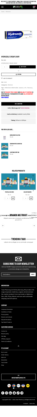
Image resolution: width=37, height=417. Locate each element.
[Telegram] (21, 393)
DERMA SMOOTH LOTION (15, 135)
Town (2, 89)
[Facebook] (2, 393)
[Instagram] (6, 393)
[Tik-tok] (18, 393)
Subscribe (32, 403)
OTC (25, 87)
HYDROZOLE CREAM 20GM (11, 87)
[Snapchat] (14, 393)
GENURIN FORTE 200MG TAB (16, 144)
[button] (2, 7)
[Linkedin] (10, 393)
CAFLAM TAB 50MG (27, 192)
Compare (25, 403)
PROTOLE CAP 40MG (9, 192)
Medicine (8, 11)
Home (2, 11)
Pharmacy (30, 87)
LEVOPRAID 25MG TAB (14, 152)
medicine (21, 87)
